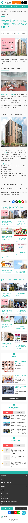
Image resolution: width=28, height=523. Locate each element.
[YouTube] (15, 512)
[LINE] (18, 512)
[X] (12, 512)
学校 (18, 33)
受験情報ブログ (8, 9)
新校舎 (5, 152)
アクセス (2, 503)
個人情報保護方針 (4, 498)
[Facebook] (9, 512)
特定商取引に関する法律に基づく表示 (9, 501)
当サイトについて (4, 493)
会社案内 (3, 496)
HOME (2, 9)
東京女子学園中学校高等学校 (8, 94)
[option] (14, 47)
